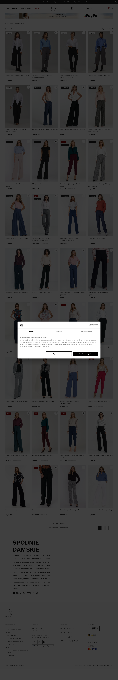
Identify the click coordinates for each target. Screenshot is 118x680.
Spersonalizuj (57, 354)
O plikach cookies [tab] (86, 331)
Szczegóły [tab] (59, 331)
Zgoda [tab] (31, 331)
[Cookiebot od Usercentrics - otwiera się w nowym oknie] (90, 325)
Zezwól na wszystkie (85, 354)
